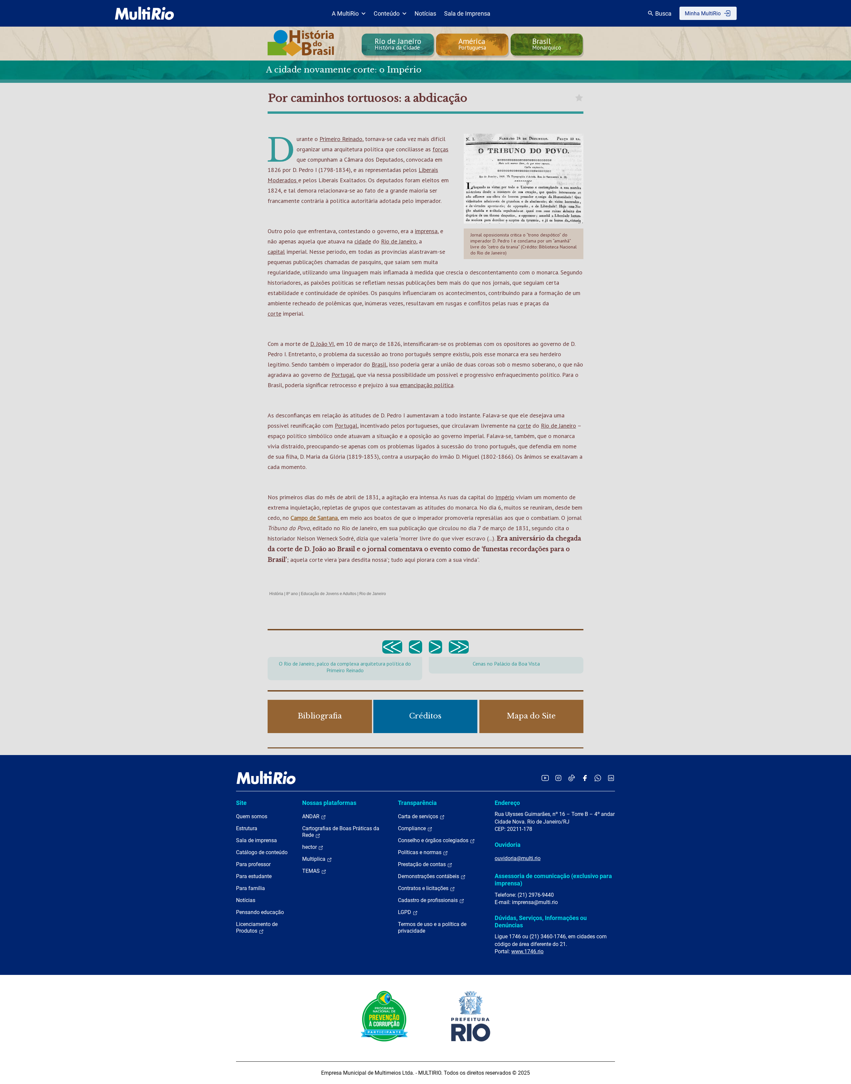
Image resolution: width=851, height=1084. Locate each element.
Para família (250, 888)
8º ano (292, 593)
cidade (362, 241)
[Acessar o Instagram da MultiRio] (558, 778)
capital (276, 251)
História (276, 593)
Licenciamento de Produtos (257, 927)
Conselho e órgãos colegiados (434, 840)
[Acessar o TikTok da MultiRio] (571, 778)
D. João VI (322, 344)
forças (440, 149)
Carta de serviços (418, 816)
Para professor (253, 864)
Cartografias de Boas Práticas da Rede (340, 831)
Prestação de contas (422, 864)
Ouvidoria (508, 844)
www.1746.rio (527, 951)
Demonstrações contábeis (429, 876)
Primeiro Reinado (340, 139)
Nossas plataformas (329, 802)
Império (504, 497)
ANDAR (311, 816)
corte (274, 313)
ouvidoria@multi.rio (518, 858)
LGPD (405, 912)
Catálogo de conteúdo (262, 852)
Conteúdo (387, 13)
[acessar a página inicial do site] (144, 13)
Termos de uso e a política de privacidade (432, 927)
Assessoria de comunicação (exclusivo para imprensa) (553, 879)
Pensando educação (260, 912)
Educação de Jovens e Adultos (328, 593)
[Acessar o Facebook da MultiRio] (585, 778)
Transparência (417, 802)
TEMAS (311, 871)
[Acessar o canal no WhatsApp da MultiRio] (598, 778)
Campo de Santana (314, 518)
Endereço (507, 802)
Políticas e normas (420, 852)
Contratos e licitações (424, 888)
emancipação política (426, 385)
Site (241, 802)
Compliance (412, 828)
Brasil (379, 364)
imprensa (426, 231)
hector (310, 847)
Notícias (425, 13)
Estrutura (246, 828)
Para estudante (254, 876)
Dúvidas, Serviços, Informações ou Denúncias (541, 921)
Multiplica (314, 859)
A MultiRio (345, 13)
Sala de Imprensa (467, 13)
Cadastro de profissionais (428, 900)
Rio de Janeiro (398, 241)
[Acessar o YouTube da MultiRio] (545, 778)
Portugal (342, 375)
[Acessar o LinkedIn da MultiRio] (611, 778)
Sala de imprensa (256, 840)
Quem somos (251, 816)
